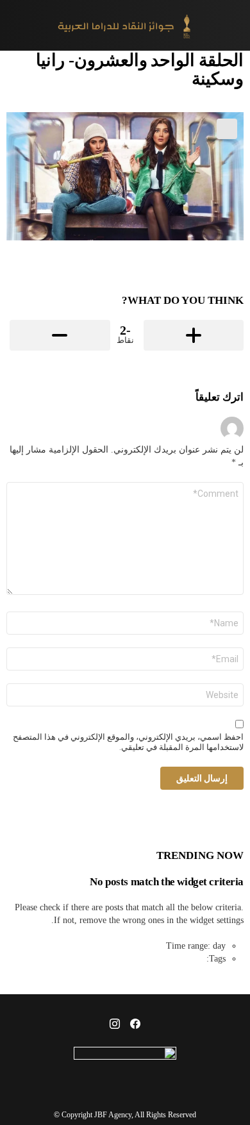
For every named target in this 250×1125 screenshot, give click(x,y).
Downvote (60, 335)
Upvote (194, 335)
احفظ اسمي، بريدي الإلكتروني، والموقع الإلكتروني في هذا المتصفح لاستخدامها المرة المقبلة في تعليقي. (128, 742)
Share (227, 129)
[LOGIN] (14, 25)
